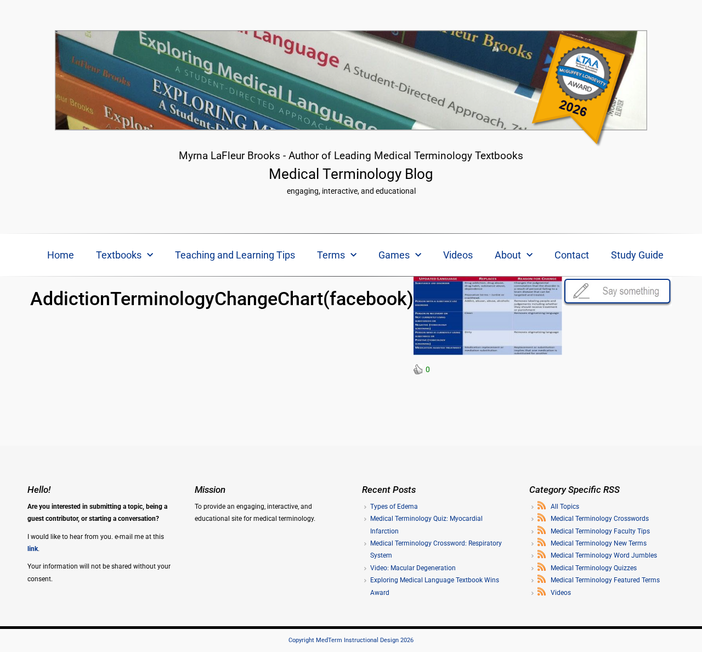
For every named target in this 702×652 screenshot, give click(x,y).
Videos (458, 255)
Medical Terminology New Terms (599, 543)
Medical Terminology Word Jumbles (604, 555)
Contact (571, 255)
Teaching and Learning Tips (235, 255)
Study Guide (637, 255)
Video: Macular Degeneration (413, 568)
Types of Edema (394, 506)
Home (60, 255)
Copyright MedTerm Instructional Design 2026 (351, 640)
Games (394, 255)
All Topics (565, 506)
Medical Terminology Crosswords (600, 518)
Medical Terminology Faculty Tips (600, 531)
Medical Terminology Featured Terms (605, 580)
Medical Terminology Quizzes (594, 568)
